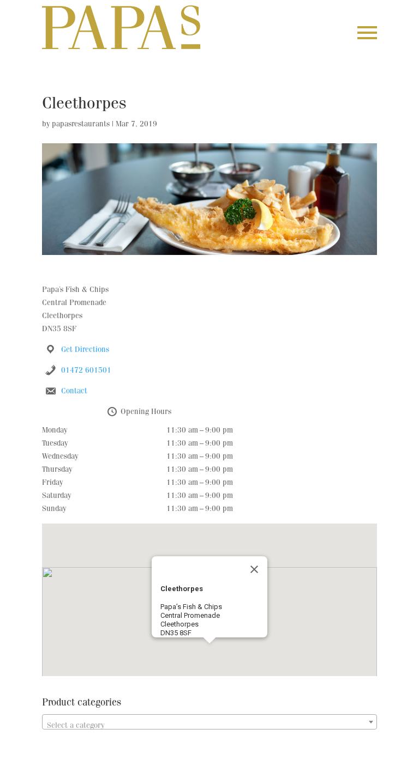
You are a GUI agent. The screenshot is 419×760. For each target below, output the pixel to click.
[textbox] (209, 726)
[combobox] (209, 721)
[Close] (254, 569)
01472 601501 (86, 371)
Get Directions (85, 350)
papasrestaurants (81, 125)
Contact (74, 392)
